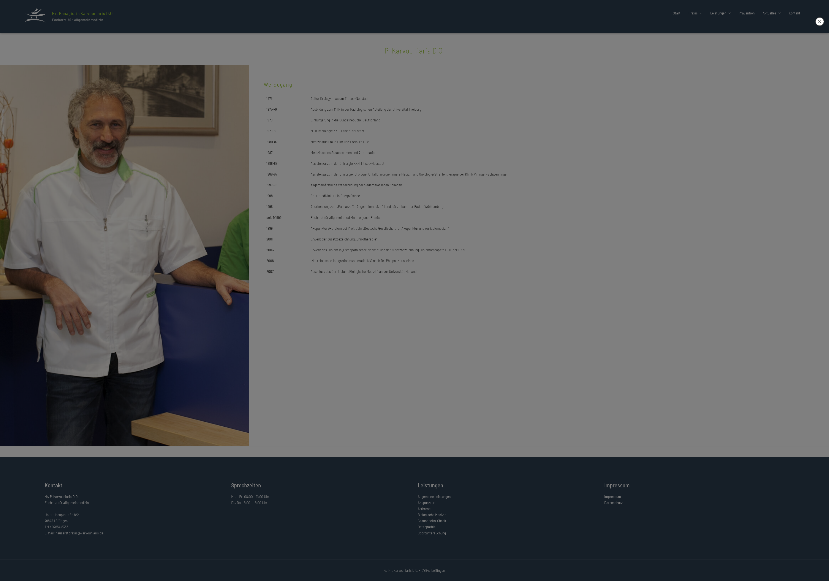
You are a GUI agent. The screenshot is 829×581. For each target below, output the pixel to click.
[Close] (819, 21)
